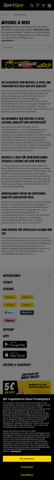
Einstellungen (27, 466)
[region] (27, 437)
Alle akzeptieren (27, 458)
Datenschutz (16, 451)
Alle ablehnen (27, 474)
